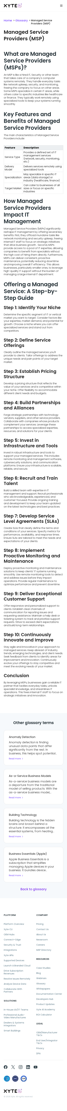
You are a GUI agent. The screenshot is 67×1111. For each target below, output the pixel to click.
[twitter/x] (13, 1067)
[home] (13, 5)
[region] (33, 169)
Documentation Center (49, 994)
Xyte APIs (9, 955)
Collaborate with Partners (13, 990)
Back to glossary (33, 889)
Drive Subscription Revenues (13, 972)
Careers (40, 945)
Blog (38, 973)
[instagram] (20, 1067)
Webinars (41, 978)
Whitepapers (43, 988)
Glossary (21, 20)
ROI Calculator (44, 1014)
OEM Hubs (9, 934)
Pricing (39, 924)
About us (41, 934)
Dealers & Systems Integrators (14, 1024)
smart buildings (12, 1030)
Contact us (42, 929)
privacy (40, 1048)
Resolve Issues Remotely (17, 978)
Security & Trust (12, 945)
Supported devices (14, 960)
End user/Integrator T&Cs (46, 1042)
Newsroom (42, 939)
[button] (61, 5)
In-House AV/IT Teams (16, 1009)
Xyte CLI (8, 929)
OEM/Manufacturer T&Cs (46, 1034)
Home (8, 20)
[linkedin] (28, 1067)
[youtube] (35, 1067)
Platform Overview (14, 924)
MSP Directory (43, 950)
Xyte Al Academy (45, 1009)
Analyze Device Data (15, 984)
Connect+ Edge (12, 939)
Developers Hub (44, 999)
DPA (38, 1053)
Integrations (10, 950)
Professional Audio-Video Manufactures (15, 1016)
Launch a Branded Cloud (17, 965)
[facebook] (5, 1067)
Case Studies (43, 968)
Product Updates (45, 1004)
